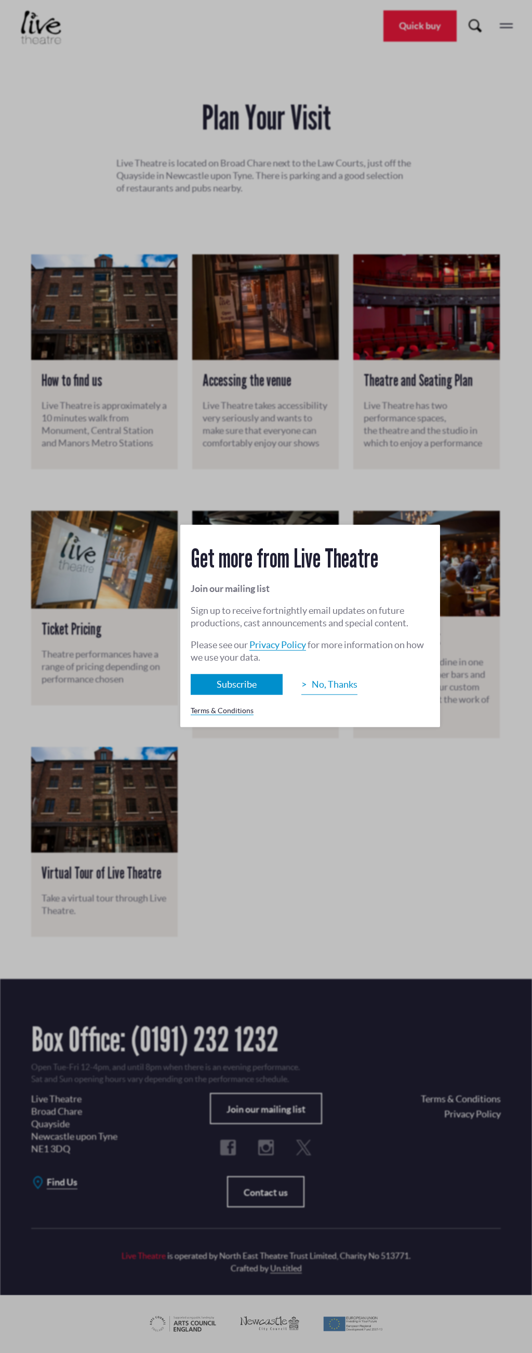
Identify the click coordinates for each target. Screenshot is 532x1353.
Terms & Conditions (222, 710)
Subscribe (237, 684)
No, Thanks (334, 684)
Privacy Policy (277, 644)
